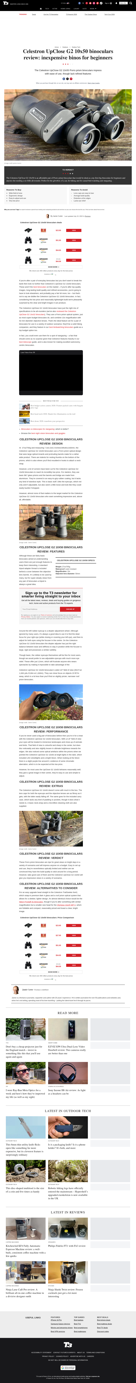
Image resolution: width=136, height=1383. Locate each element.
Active (54, 9)
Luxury (76, 9)
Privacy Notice (25, 617)
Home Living (65, 9)
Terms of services (46, 615)
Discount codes (103, 1331)
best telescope (25, 342)
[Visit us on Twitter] (83, 3)
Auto (85, 9)
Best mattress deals (104, 1324)
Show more (52, 267)
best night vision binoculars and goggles (48, 433)
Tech (47, 9)
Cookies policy (62, 1356)
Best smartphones (81, 1328)
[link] (28, 230)
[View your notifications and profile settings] (116, 3)
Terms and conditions (95, 1352)
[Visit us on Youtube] (90, 3)
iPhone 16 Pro (56, 1320)
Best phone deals (103, 1320)
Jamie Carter (58, 216)
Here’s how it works (94, 83)
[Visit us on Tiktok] (101, 3)
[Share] (64, 79)
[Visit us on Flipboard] (97, 3)
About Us (81, 1352)
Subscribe (123, 3)
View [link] (74, 230)
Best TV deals (102, 1328)
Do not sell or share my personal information (68, 1360)
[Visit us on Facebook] (79, 3)
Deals (34, 14)
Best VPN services (58, 1331)
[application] (51, 373)
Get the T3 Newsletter (51, 14)
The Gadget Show (91, 14)
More (92, 9)
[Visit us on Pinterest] (86, 3)
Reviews (88, 216)
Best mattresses (80, 1331)
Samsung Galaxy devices (60, 1324)
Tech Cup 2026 (109, 14)
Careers (90, 1356)
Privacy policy (48, 1356)
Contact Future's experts (64, 1352)
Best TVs (77, 1324)
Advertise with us (77, 1356)
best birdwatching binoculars (61, 327)
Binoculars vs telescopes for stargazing (37, 429)
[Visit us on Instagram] (94, 3)
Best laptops (78, 1320)
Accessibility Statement (41, 1352)
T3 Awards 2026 (71, 14)
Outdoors (65, 47)
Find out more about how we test (95, 209)
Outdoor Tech (76, 47)
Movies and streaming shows (62, 1328)
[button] (51, 230)
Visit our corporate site (93, 1376)
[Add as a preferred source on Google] (68, 1367)
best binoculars (39, 287)
